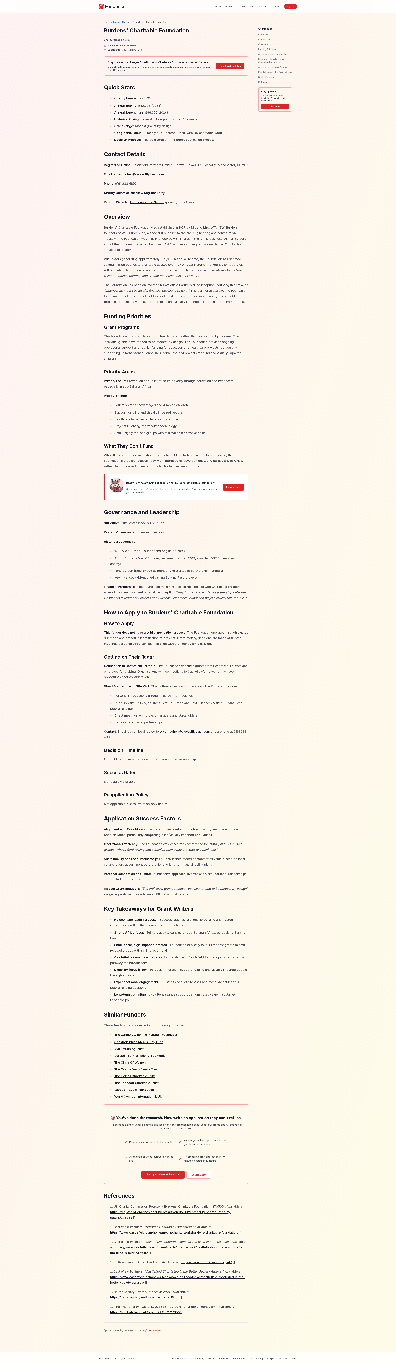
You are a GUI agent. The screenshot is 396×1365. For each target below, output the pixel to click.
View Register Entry (150, 193)
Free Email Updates (230, 66)
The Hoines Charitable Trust (134, 1076)
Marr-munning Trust (129, 1049)
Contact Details (266, 39)
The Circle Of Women (130, 1062)
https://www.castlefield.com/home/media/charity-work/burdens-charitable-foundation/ (174, 1232)
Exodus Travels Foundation (134, 1090)
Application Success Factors (272, 67)
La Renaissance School (147, 202)
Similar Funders (266, 77)
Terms (294, 1358)
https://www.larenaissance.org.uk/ (206, 1262)
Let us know (154, 1330)
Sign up (291, 6)
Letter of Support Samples (262, 1358)
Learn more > (233, 487)
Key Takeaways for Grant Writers (275, 72)
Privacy (283, 1358)
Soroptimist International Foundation (140, 1056)
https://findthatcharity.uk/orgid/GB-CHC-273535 (146, 1312)
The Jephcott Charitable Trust (136, 1083)
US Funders (239, 1358)
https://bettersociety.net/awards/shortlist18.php (145, 1297)
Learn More (199, 1174)
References (264, 82)
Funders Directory (122, 22)
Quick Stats (264, 34)
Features (229, 6)
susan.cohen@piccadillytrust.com (139, 174)
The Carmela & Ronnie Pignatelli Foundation (146, 1035)
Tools (253, 6)
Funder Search (179, 1358)
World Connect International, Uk (138, 1096)
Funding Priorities (267, 49)
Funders (263, 6)
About (278, 6)
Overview (263, 44)
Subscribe (275, 106)
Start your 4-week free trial (163, 1174)
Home (218, 6)
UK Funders (224, 1358)
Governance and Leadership (273, 54)
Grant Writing (197, 1358)
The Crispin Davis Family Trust (136, 1069)
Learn (243, 6)
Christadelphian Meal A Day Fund (138, 1042)
